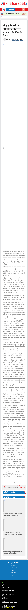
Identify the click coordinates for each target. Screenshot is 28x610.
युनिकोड (14, 575)
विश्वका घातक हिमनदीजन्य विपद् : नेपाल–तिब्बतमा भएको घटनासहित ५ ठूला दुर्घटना (12, 534)
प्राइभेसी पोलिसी (14, 573)
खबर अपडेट (11, 9)
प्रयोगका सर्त (14, 568)
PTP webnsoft (9, 607)
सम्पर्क (14, 577)
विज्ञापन (14, 570)
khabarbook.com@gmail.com (11, 488)
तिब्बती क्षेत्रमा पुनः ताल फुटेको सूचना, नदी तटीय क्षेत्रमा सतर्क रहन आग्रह (12, 553)
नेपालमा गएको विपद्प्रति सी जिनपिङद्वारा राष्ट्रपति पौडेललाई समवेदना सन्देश (12, 514)
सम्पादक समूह (14, 566)
